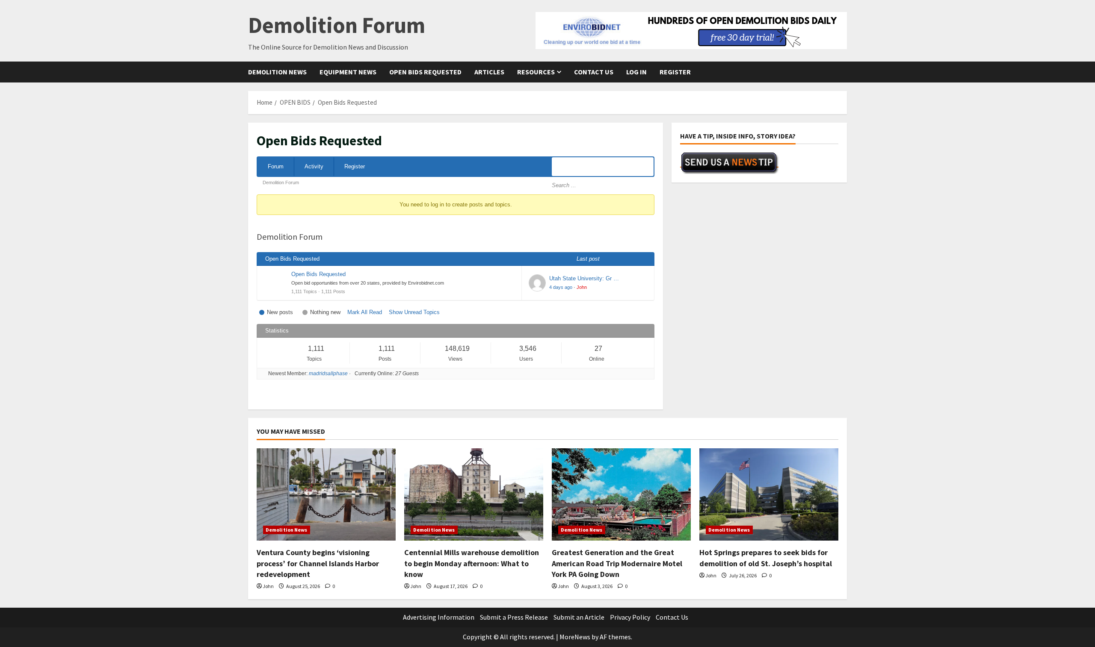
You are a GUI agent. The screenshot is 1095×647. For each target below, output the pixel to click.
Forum (276, 166)
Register (675, 72)
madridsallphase (328, 373)
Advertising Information (438, 617)
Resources (536, 72)
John (582, 287)
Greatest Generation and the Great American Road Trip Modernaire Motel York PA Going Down (617, 563)
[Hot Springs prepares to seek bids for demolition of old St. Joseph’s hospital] (768, 494)
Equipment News (348, 72)
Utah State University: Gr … (584, 278)
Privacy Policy (630, 617)
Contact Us (593, 72)
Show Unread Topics (414, 312)
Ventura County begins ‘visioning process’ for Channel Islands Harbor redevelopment (318, 563)
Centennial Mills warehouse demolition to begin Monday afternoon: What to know (471, 563)
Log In (636, 72)
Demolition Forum (336, 25)
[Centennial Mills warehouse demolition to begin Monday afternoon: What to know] (473, 494)
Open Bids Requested (425, 72)
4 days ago (560, 287)
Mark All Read (364, 312)
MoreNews (574, 636)
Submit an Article (578, 617)
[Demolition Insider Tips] (729, 163)
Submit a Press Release (514, 617)
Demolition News (277, 72)
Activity (314, 166)
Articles (489, 72)
